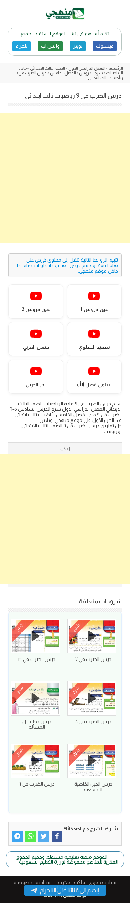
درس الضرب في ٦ (37, 784)
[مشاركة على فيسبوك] (57, 836)
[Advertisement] (65, 178)
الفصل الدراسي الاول (86, 68)
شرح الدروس (91, 73)
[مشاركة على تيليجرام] (17, 836)
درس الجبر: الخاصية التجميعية (93, 786)
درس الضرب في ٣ (36, 659)
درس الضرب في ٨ (93, 721)
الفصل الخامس (63, 73)
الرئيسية (116, 68)
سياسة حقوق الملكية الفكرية (87, 882)
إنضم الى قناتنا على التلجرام (69, 890)
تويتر (78, 46)
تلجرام (21, 46)
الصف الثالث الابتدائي (47, 68)
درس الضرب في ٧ (93, 659)
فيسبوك (105, 46)
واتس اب (50, 46)
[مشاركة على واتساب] (30, 836)
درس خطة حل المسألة (36, 724)
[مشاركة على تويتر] (43, 836)
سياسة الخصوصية (32, 882)
